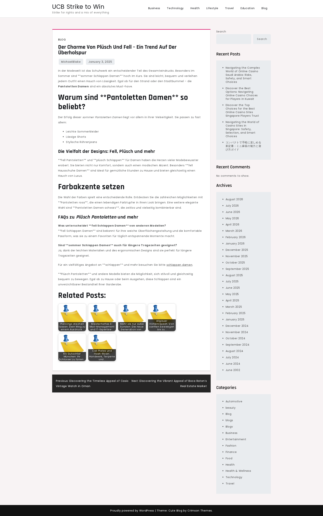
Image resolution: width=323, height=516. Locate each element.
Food (229, 458)
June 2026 (233, 212)
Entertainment (236, 439)
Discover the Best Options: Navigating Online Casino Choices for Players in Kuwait (242, 93)
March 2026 (234, 231)
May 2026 (232, 218)
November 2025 (237, 256)
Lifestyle (212, 8)
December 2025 (237, 250)
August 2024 (235, 351)
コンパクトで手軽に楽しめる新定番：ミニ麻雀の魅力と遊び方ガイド (243, 146)
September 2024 (238, 345)
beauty (231, 408)
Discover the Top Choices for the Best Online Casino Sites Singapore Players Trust (242, 110)
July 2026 (232, 206)
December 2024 (237, 326)
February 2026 (236, 237)
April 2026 (232, 224)
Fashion (231, 446)
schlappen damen (180, 265)
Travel (229, 8)
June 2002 (233, 370)
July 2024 (232, 357)
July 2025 (232, 281)
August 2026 (234, 199)
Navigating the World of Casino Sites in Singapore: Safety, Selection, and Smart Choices (242, 129)
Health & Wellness (238, 471)
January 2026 (235, 243)
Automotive (234, 401)
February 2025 (236, 313)
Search (221, 31)
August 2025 (234, 275)
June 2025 (233, 288)
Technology (175, 8)
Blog (264, 8)
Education (248, 8)
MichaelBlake (71, 62)
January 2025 (235, 319)
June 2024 (233, 364)
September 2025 (237, 269)
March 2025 (234, 307)
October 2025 (235, 262)
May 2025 (232, 294)
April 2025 (232, 300)
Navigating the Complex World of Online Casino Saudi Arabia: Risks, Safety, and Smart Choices (243, 75)
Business (154, 8)
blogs (229, 420)
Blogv (229, 426)
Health (195, 8)
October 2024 (235, 338)
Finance (231, 452)
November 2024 (237, 332)
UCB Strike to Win (78, 6)
